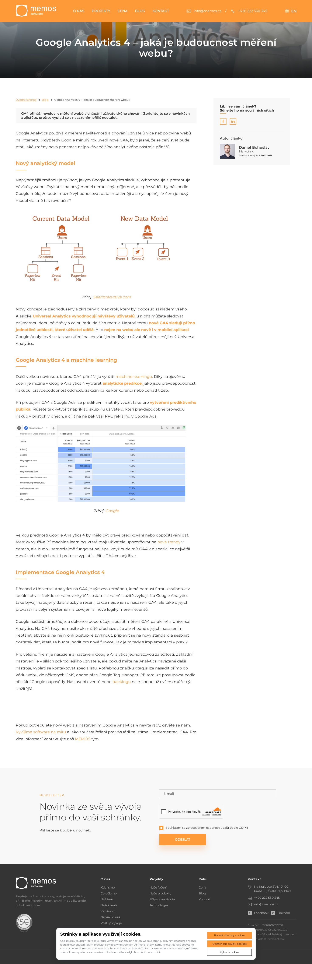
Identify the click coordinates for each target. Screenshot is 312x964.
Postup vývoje (111, 923)
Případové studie (162, 899)
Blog (140, 11)
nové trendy (168, 542)
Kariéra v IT (109, 911)
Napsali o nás (110, 917)
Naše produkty (160, 893)
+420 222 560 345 (267, 898)
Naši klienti (109, 905)
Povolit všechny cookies (229, 935)
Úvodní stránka (26, 99)
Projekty (101, 11)
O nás (78, 11)
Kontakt (160, 11)
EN (294, 11)
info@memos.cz (266, 904)
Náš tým (107, 899)
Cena (123, 11)
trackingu (121, 681)
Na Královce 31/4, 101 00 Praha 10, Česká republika (272, 889)
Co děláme (109, 893)
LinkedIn (283, 913)
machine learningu (133, 376)
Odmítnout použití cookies (229, 943)
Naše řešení (158, 887)
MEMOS (82, 739)
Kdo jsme (108, 887)
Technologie (159, 905)
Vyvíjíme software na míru (41, 732)
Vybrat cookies (229, 952)
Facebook (261, 913)
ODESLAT (182, 839)
